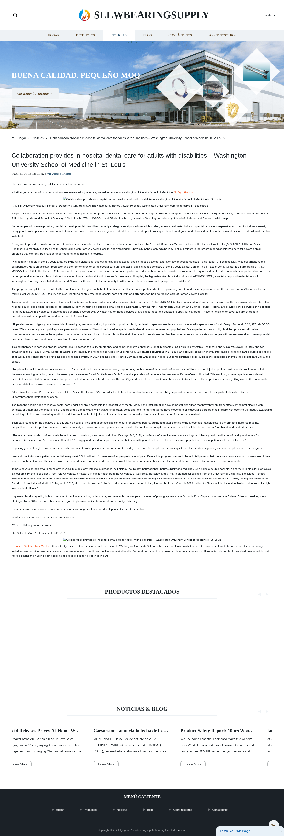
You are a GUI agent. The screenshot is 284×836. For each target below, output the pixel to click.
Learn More (19, 764)
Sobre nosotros (222, 35)
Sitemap (181, 830)
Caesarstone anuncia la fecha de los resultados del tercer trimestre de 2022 (167, 730)
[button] (15, 16)
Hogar (53, 35)
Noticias (119, 35)
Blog (147, 35)
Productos (85, 35)
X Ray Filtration (183, 192)
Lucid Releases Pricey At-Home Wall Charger (52, 730)
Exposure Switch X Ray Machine (31, 546)
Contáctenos (180, 35)
